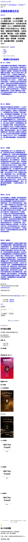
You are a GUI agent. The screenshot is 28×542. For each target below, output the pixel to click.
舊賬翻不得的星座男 (11, 59)
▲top (2, 304)
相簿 (4, 50)
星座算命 (11, 299)
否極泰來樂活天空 (10, 11)
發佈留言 (3, 315)
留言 (19, 295)
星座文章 (11, 301)
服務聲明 (16, 522)
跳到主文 (3, 15)
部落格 (5, 51)
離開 (8, 539)
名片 (4, 53)
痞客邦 (15, 295)
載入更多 (3, 306)
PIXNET (6, 520)
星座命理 (12, 47)
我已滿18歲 (3, 539)
